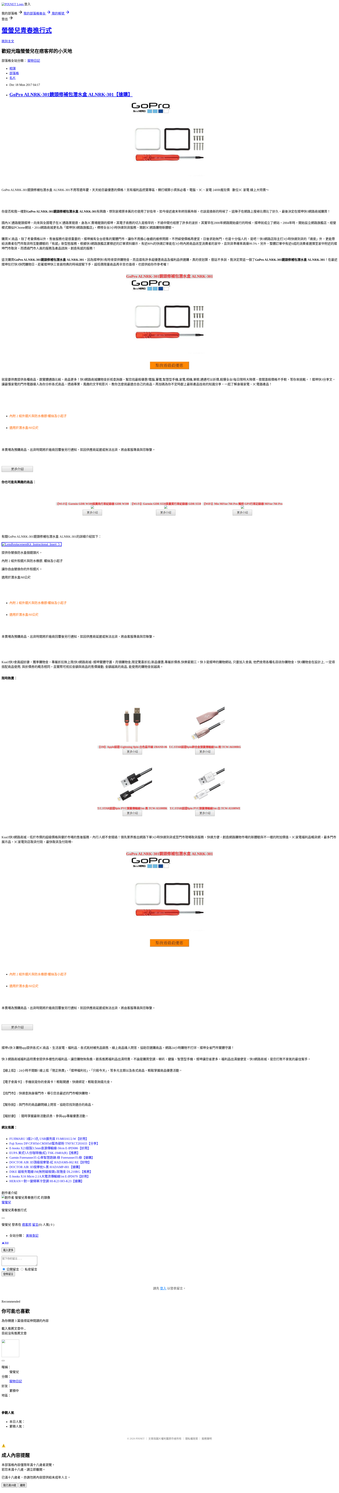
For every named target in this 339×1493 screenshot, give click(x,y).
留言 (35, 1224)
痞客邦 (26, 1224)
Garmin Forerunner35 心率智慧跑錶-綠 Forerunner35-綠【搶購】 (52, 1157)
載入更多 (8, 1250)
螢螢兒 (6, 1202)
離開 (22, 1485)
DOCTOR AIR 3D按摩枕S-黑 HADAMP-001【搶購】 (45, 1167)
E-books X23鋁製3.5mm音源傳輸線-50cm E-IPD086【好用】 (50, 1148)
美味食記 (32, 1235)
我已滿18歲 (9, 1485)
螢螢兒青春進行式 (27, 30)
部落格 (14, 73)
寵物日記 (33, 60)
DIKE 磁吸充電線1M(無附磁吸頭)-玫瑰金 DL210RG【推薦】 (51, 1171)
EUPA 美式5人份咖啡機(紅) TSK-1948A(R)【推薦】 (44, 1153)
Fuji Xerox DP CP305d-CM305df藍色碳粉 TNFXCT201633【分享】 (54, 1143)
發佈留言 (8, 1274)
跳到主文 (8, 41)
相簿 (12, 68)
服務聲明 (207, 1438)
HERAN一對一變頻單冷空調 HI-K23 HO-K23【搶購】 (46, 1181)
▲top (5, 1242)
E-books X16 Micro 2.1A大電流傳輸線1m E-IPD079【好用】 (49, 1176)
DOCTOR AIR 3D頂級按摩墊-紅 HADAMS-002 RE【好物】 (50, 1162)
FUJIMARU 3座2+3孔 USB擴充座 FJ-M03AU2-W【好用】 (49, 1138)
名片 (12, 78)
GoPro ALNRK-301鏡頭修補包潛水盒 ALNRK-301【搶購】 (71, 94)
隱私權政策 (191, 1438)
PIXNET (140, 1438)
